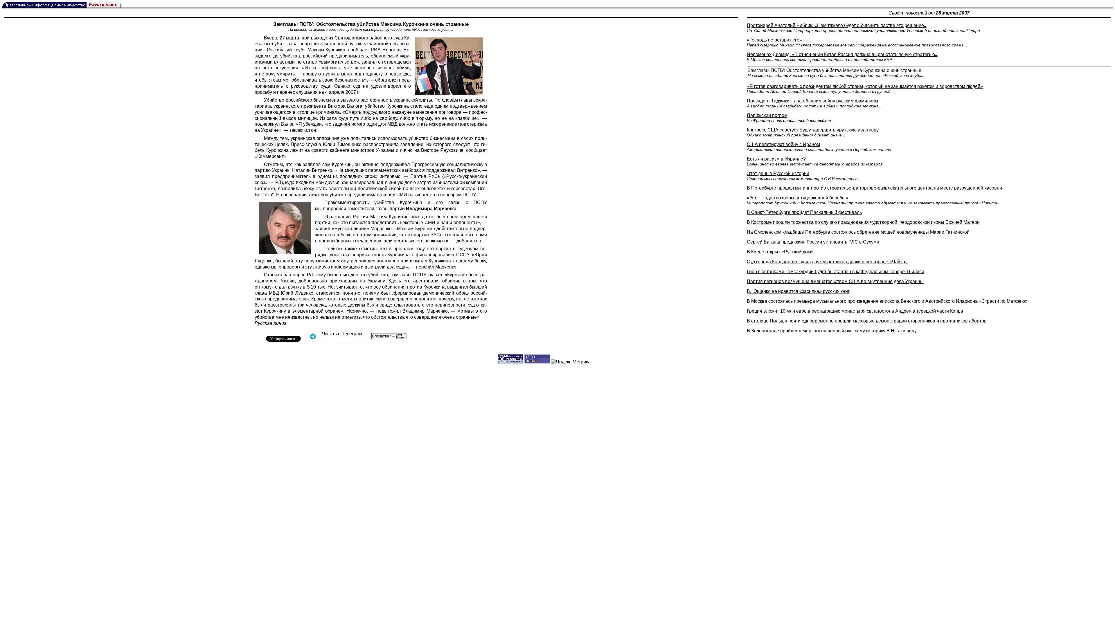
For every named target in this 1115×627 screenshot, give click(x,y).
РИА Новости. (386, 49)
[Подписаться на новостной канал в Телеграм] (342, 340)
